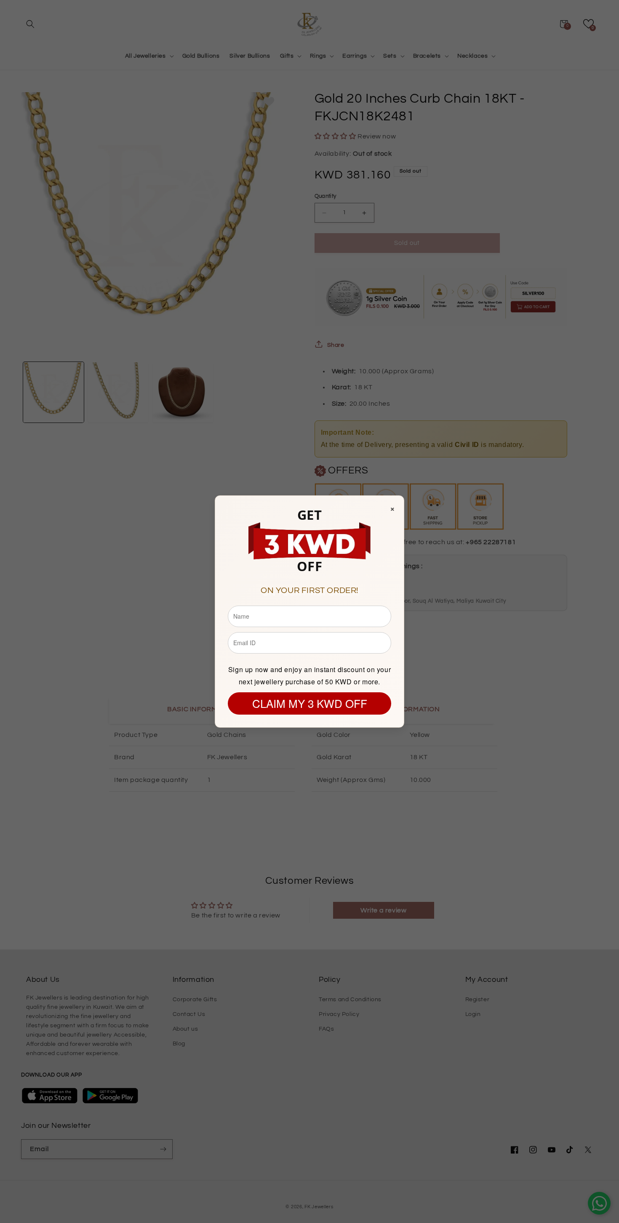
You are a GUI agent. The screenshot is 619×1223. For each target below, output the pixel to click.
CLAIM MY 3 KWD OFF (309, 703)
